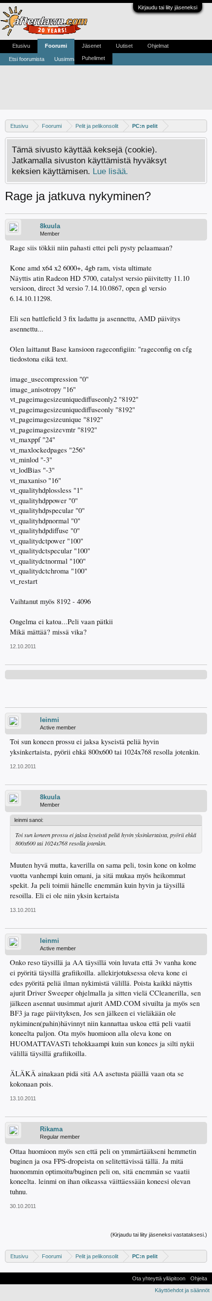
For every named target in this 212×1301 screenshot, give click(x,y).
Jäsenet (91, 46)
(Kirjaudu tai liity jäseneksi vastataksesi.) (158, 1235)
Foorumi (56, 46)
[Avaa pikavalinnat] (201, 125)
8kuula (50, 226)
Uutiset (124, 46)
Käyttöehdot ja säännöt (182, 1290)
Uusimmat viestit (74, 59)
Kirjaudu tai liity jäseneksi (167, 7)
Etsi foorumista (26, 59)
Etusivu (21, 46)
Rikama (51, 1129)
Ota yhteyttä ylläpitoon (158, 1278)
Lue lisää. (110, 171)
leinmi (49, 720)
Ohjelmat (158, 46)
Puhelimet (93, 58)
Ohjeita (198, 1278)
